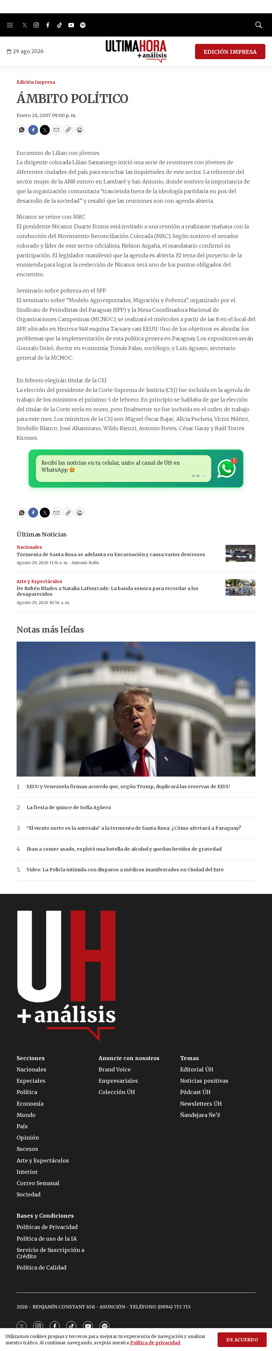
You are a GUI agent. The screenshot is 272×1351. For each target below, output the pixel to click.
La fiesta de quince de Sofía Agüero (69, 807)
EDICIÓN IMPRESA (230, 52)
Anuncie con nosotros (129, 1058)
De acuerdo (242, 1340)
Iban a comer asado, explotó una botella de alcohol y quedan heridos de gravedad (124, 849)
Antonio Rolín (85, 562)
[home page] (136, 51)
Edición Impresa (36, 82)
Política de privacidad (155, 1343)
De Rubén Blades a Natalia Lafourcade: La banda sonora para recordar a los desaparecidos (107, 591)
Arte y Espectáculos (39, 581)
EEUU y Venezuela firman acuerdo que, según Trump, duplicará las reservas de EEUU (128, 787)
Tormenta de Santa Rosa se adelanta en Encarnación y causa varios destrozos (111, 554)
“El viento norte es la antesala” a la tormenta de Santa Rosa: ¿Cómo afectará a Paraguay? (134, 828)
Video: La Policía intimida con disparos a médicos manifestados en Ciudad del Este (125, 870)
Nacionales (29, 547)
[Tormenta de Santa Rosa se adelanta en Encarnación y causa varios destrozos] (240, 553)
